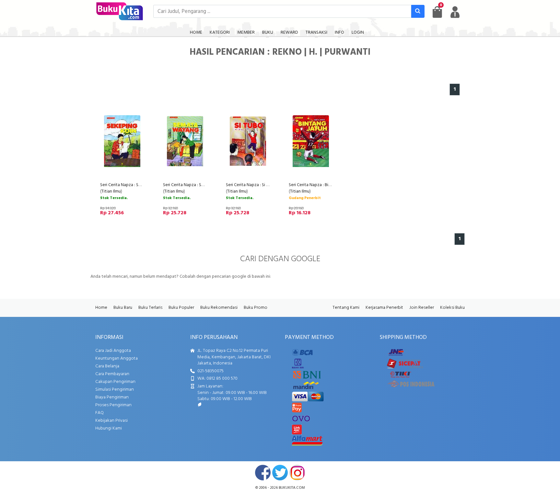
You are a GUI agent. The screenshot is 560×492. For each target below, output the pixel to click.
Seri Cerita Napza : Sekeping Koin (132, 185)
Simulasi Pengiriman (114, 389)
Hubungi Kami (108, 428)
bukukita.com (292, 488)
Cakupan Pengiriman (115, 382)
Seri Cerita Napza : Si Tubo (251, 185)
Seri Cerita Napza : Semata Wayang (197, 185)
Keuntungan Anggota (116, 358)
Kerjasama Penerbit (384, 307)
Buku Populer (181, 307)
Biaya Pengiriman (112, 397)
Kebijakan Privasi (111, 420)
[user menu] (455, 12)
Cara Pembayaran (112, 374)
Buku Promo (255, 307)
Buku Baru (122, 307)
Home (101, 307)
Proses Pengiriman (113, 405)
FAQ (99, 413)
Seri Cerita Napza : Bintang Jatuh (320, 185)
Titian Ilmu (111, 191)
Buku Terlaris (150, 307)
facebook (263, 472)
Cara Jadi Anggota (113, 350)
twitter (280, 472)
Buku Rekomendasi (219, 307)
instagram (297, 472)
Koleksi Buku (452, 307)
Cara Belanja (107, 366)
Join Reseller (421, 307)
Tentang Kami (345, 307)
